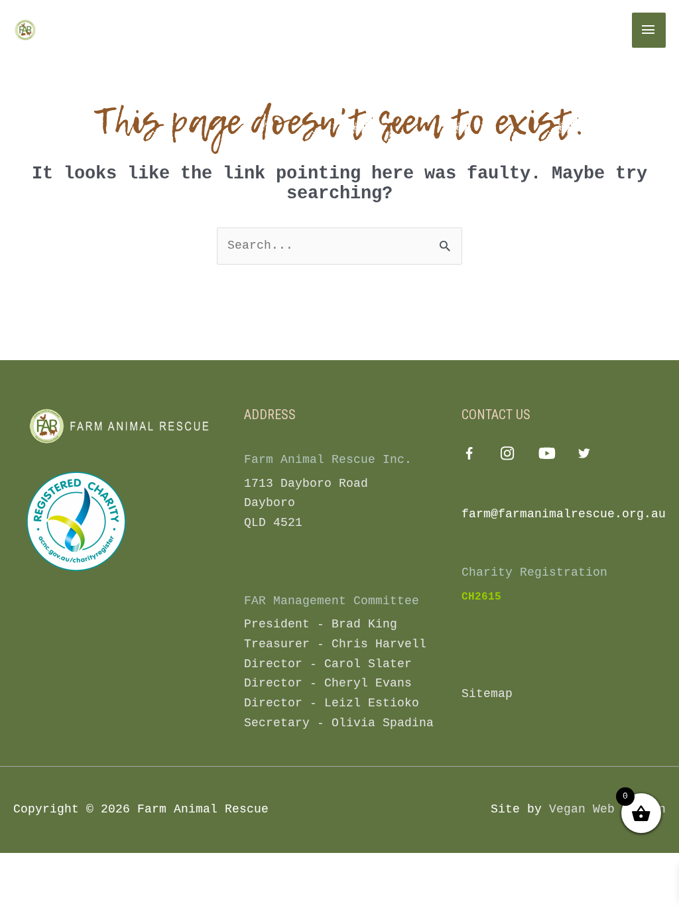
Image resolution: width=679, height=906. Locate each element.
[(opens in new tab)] (76, 520)
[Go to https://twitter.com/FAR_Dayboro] (584, 456)
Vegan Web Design (607, 809)
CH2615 (481, 597)
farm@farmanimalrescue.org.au (564, 514)
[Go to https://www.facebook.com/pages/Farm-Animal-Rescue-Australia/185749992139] (469, 457)
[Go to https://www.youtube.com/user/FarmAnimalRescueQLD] (546, 456)
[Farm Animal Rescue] (69, 30)
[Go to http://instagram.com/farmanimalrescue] (507, 456)
